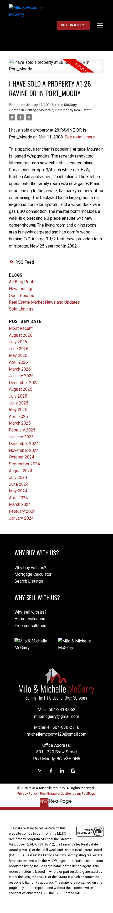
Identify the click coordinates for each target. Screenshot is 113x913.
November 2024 (24, 450)
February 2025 (22, 430)
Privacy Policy (27, 793)
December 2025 (24, 382)
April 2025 (18, 416)
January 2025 (21, 436)
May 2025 (18, 409)
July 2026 (18, 341)
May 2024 (18, 490)
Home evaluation (29, 618)
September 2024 (24, 463)
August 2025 (20, 389)
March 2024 (20, 504)
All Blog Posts (22, 281)
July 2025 (18, 396)
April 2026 (18, 362)
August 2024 (20, 470)
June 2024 (18, 484)
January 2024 (21, 518)
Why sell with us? (30, 612)
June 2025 (18, 403)
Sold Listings (21, 309)
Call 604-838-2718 (73, 25)
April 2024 (18, 497)
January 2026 (21, 375)
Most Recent (21, 328)
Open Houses (21, 295)
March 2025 (20, 423)
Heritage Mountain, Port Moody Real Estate (58, 110)
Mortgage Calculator (33, 574)
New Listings (21, 288)
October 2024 (21, 457)
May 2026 (18, 355)
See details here (80, 137)
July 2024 (18, 477)
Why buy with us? (30, 567)
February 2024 (22, 511)
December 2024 (24, 443)
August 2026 (20, 335)
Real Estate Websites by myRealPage (68, 793)
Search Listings (28, 581)
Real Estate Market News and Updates (44, 302)
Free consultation (30, 625)
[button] (73, 25)
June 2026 (18, 348)
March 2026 (20, 369)
